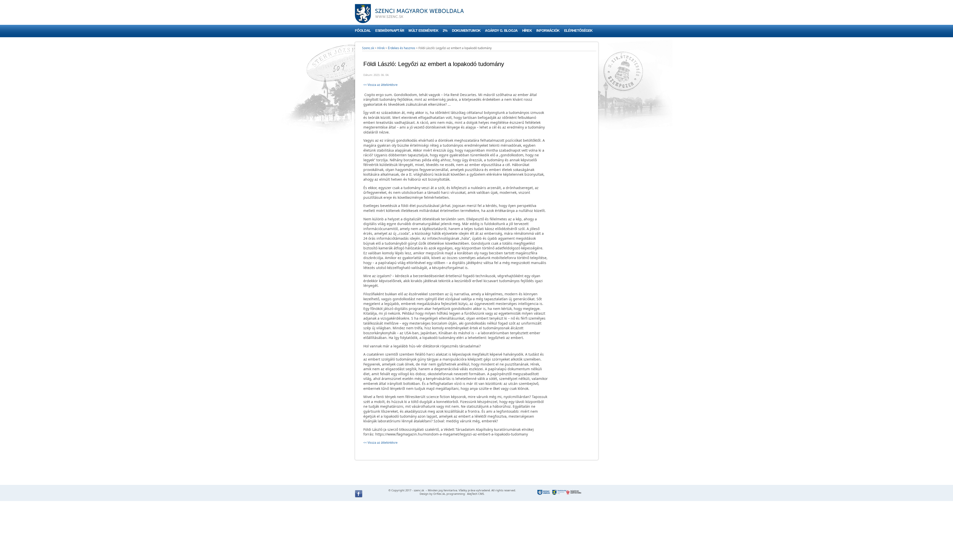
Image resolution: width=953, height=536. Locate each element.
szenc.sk (419, 490)
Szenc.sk (368, 48)
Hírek (527, 31)
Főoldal (363, 31)
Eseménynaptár (389, 31)
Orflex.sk (439, 494)
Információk (548, 31)
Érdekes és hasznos (401, 48)
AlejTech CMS (475, 494)
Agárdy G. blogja (501, 31)
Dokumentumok (466, 31)
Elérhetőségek (578, 31)
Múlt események (423, 31)
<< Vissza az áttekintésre (380, 85)
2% (445, 31)
